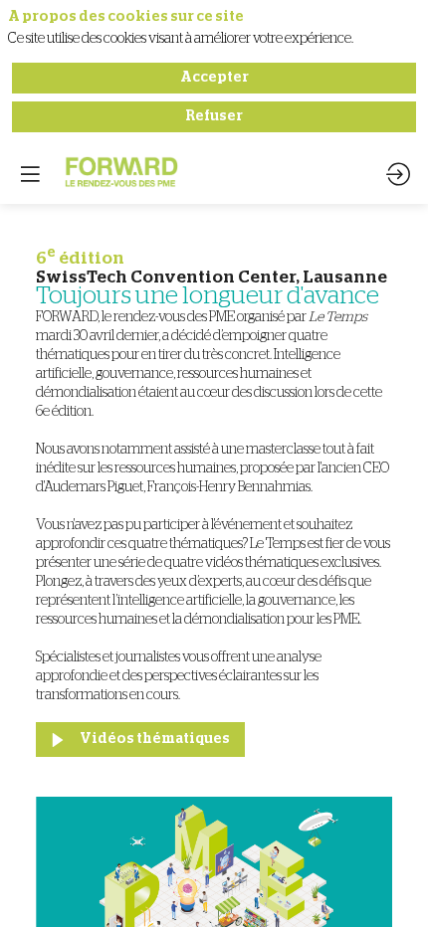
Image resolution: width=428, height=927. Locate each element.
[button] (30, 174)
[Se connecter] (398, 174)
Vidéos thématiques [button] (155, 739)
